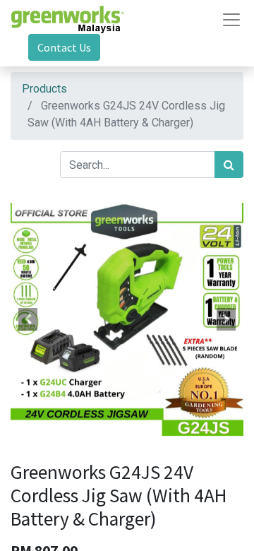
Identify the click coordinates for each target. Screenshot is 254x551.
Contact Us (64, 47)
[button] (28, 319)
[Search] (228, 164)
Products (44, 88)
